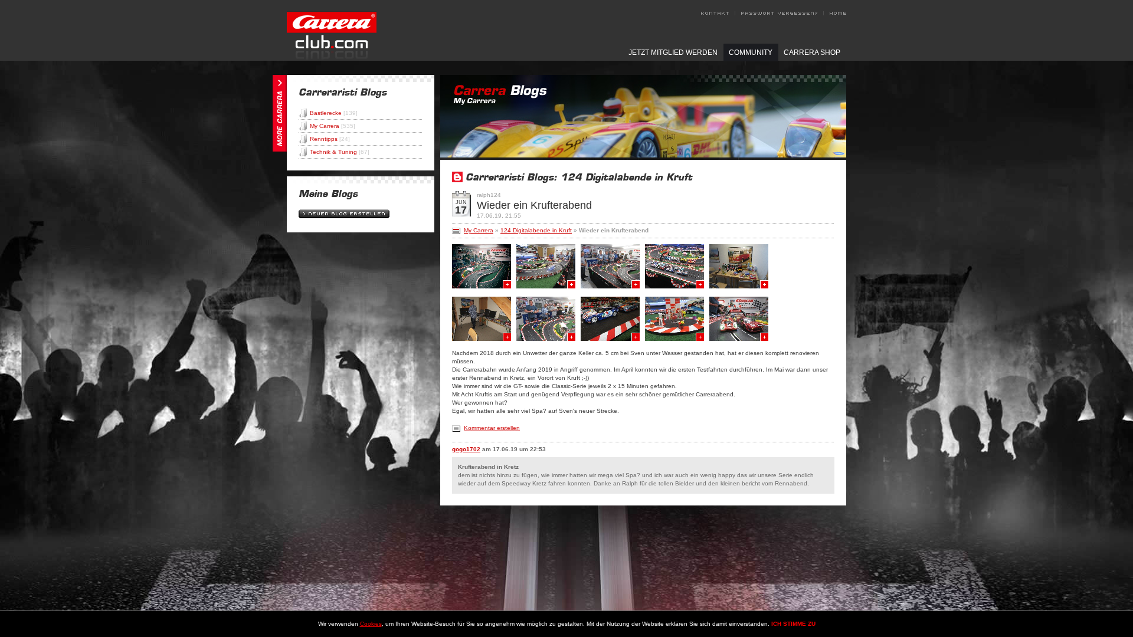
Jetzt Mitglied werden (673, 52)
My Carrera (332, 126)
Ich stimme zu (793, 623)
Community (750, 52)
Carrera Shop (812, 52)
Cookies (371, 623)
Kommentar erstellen (492, 428)
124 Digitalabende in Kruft (536, 230)
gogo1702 (466, 449)
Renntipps (330, 139)
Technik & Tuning (339, 152)
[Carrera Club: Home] (331, 57)
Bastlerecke (334, 113)
